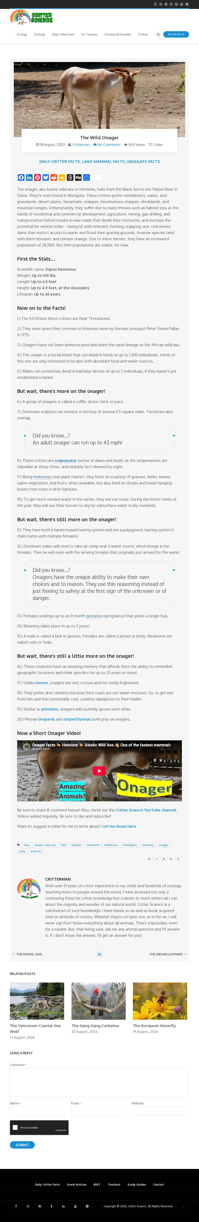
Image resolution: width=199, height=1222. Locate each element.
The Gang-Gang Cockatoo (95, 1025)
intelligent (130, 845)
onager (163, 845)
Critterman (81, 144)
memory (148, 845)
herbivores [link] (42, 476)
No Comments (109, 144)
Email (76, 1103)
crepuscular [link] (66, 460)
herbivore (111, 845)
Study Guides (136, 1184)
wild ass (36, 851)
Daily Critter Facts (59, 161)
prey (22, 851)
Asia (27, 845)
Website (138, 1103)
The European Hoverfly (154, 1025)
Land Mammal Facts (103, 161)
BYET (97, 1184)
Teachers (114, 1184)
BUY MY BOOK (176, 34)
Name (15, 1103)
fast (63, 845)
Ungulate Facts (143, 161)
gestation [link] (94, 615)
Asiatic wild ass (45, 845)
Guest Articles (76, 1184)
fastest (76, 845)
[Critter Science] (31, 17)
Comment (18, 1065)
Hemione (93, 845)
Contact (158, 1184)
